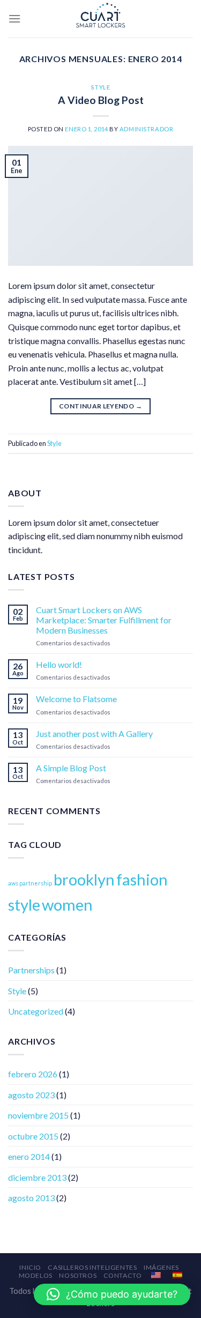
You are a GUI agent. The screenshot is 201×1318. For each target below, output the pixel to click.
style (24, 904)
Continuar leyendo (100, 406)
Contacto (122, 1275)
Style (100, 87)
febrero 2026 (32, 1074)
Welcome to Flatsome (76, 699)
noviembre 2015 (38, 1115)
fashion (142, 879)
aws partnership (30, 883)
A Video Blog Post (101, 100)
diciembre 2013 (37, 1177)
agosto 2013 (31, 1198)
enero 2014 (29, 1156)
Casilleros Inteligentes (92, 1267)
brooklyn (84, 879)
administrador (146, 128)
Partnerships (31, 970)
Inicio (30, 1267)
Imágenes (161, 1267)
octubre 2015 (33, 1136)
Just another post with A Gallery (94, 733)
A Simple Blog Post (71, 768)
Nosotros (77, 1275)
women (67, 904)
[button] (112, 1294)
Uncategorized (35, 1011)
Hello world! (59, 664)
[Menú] (14, 18)
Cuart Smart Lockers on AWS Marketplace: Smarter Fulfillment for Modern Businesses (104, 620)
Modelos (36, 1275)
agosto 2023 (31, 1095)
